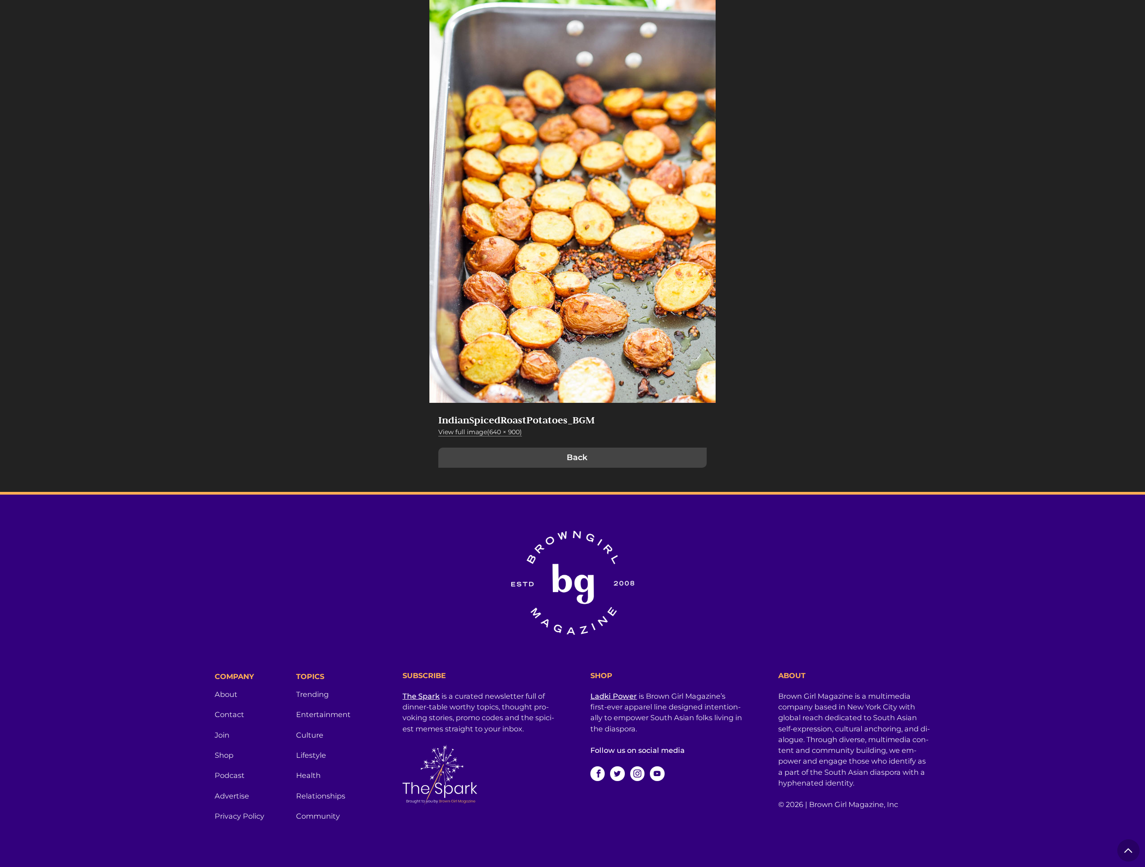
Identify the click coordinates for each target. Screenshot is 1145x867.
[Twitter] (617, 773)
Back (577, 457)
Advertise (232, 795)
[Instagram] (637, 773)
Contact (229, 714)
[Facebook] (597, 773)
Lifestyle (311, 755)
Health (308, 775)
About (226, 694)
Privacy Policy (239, 815)
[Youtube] (657, 773)
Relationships (320, 795)
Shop (224, 755)
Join (222, 734)
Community (318, 815)
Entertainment (323, 714)
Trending (312, 694)
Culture (309, 734)
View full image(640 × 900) (480, 432)
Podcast (230, 775)
